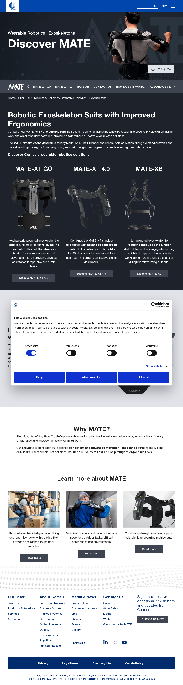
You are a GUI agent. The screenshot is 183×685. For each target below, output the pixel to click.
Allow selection (91, 377)
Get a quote (163, 69)
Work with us (111, 619)
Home (12, 98)
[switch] (71, 353)
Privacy (43, 663)
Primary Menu (173, 6)
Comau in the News (84, 608)
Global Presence (50, 624)
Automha (14, 619)
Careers (78, 643)
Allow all (144, 377)
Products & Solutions (46, 98)
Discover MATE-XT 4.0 (91, 273)
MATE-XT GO (42, 86)
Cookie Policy (134, 663)
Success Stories (50, 608)
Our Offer (24, 98)
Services (13, 613)
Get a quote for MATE (117, 624)
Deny (39, 377)
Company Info (101, 663)
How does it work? (130, 86)
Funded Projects (50, 645)
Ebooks (76, 619)
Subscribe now (153, 619)
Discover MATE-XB (149, 273)
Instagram (115, 642)
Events (76, 624)
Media (107, 613)
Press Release (80, 602)
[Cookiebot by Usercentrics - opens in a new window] (153, 305)
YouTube (124, 642)
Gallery (76, 629)
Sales (107, 602)
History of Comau (51, 613)
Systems (14, 602)
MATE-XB (82, 86)
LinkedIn (105, 642)
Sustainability (49, 635)
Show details (154, 366)
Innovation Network (52, 602)
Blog (74, 613)
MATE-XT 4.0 (63, 86)
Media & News (83, 597)
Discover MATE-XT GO (34, 277)
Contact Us (113, 597)
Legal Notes (70, 663)
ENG (164, 6)
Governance (47, 619)
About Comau (52, 597)
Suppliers (46, 640)
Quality (44, 629)
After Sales (110, 608)
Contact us (102, 86)
